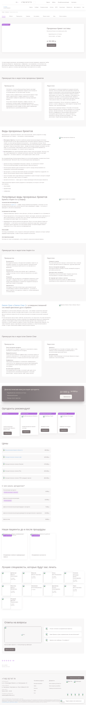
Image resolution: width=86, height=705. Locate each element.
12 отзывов (75, 580)
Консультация (51, 45)
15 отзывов (13, 578)
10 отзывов (13, 591)
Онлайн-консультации (63, 2)
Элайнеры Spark (45, 426)
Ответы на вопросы (63, 16)
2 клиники (5, 6)
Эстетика (51, 7)
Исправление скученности (39, 555)
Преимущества (19, 16)
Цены (54, 16)
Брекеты (31, 7)
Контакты (74, 2)
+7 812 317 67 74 (26, 2)
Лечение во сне (69, 7)
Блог (35, 693)
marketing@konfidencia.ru (8, 695)
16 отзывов (54, 591)
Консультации (62, 7)
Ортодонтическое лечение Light (13, 457)
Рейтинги (11, 16)
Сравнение (28, 16)
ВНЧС (56, 7)
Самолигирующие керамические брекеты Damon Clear (9, 428)
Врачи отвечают (10, 649)
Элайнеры (36, 7)
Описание (3, 16)
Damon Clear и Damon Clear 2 (14, 305)
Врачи (48, 2)
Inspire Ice (13, 204)
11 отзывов (54, 576)
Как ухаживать (36, 16)
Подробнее (7, 433)
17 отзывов (33, 576)
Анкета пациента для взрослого (55, 683)
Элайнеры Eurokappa (65, 426)
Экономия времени (7, 500)
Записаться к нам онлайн (6, 699)
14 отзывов (33, 589)
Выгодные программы (38, 683)
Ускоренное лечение (44, 7)
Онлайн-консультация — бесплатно (11, 492)
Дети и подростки (77, 7)
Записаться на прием (75, 677)
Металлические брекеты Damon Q (13, 450)
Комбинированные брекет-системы (29, 427)
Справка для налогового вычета (55, 688)
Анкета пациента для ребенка (54, 685)
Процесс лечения (46, 16)
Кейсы (53, 2)
